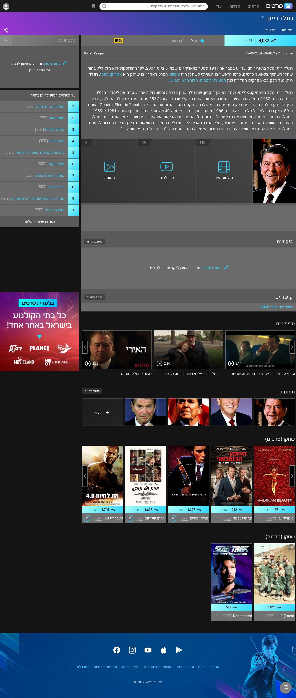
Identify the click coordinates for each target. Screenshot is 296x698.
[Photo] (274, 412)
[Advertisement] (188, 218)
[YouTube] (148, 650)
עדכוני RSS (185, 667)
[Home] (279, 6)
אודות (214, 667)
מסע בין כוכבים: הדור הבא (204, 80)
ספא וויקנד (55, 164)
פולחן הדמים (54, 210)
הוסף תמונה (92, 391)
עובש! (175, 74)
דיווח (202, 667)
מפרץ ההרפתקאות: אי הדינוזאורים (37, 198)
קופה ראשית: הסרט (49, 175)
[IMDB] (119, 40)
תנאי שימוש (130, 667)
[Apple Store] (163, 650)
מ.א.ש (174, 80)
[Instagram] (132, 650)
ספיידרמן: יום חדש (50, 106)
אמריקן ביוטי (111, 74)
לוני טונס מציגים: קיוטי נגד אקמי (40, 152)
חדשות (270, 30)
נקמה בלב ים (54, 129)
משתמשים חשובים (158, 667)
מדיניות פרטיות (105, 667)
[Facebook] (117, 650)
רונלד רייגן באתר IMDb (277, 307)
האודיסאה (56, 118)
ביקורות (287, 30)
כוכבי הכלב (55, 187)
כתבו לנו (83, 667)
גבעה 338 (56, 141)
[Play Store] (179, 650)
